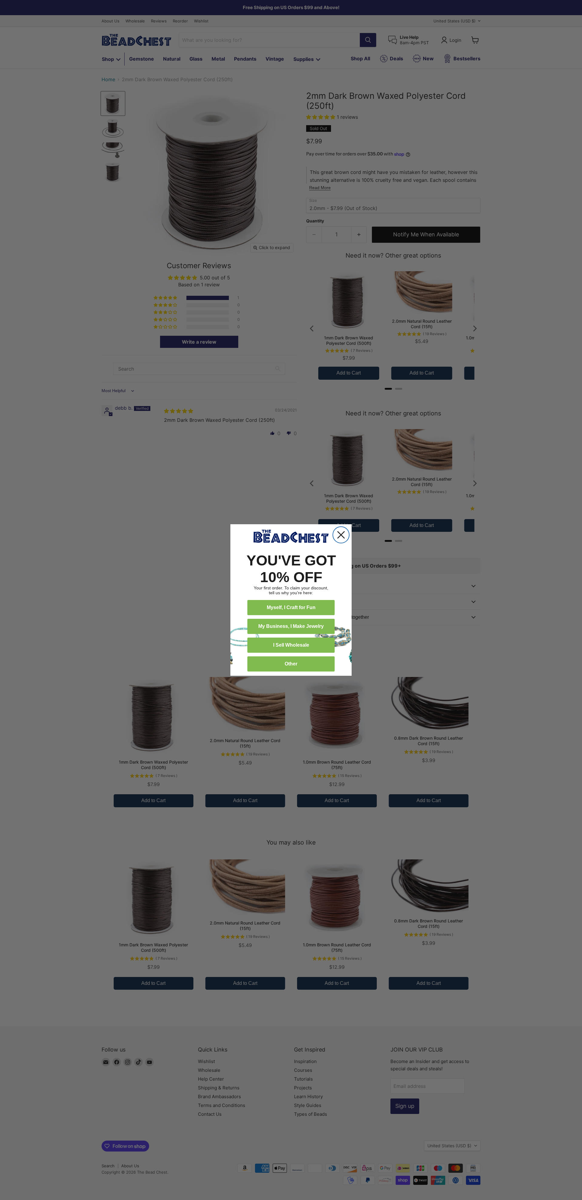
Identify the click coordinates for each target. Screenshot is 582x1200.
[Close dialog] (341, 535)
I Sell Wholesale (291, 645)
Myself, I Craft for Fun (291, 607)
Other (291, 663)
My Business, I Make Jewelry (291, 626)
